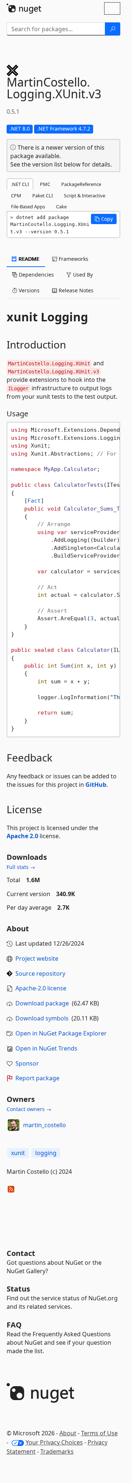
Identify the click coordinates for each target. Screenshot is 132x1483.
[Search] (112, 29)
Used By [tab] (82, 274)
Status (18, 1289)
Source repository (40, 973)
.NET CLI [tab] (20, 184)
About (67, 1433)
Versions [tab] (28, 290)
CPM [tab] (16, 195)
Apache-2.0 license (40, 988)
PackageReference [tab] (81, 184)
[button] (104, 219)
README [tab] (28, 258)
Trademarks (57, 1451)
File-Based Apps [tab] (28, 206)
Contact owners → (29, 1109)
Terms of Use (99, 1433)
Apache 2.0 (22, 836)
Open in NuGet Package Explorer (61, 1033)
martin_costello (44, 1125)
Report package (37, 1078)
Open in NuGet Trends (46, 1048)
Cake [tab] (61, 206)
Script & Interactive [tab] (84, 195)
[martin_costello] (13, 1125)
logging (45, 1153)
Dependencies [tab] (35, 274)
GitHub (95, 785)
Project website (36, 958)
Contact (21, 1253)
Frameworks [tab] (72, 258)
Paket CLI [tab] (42, 195)
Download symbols (42, 1018)
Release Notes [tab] (75, 290)
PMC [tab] (45, 184)
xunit (18, 1153)
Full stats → (21, 866)
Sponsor (27, 1063)
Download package (42, 1003)
